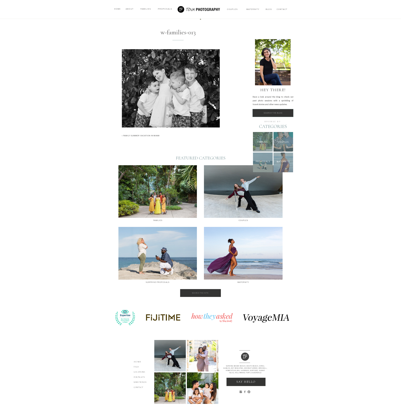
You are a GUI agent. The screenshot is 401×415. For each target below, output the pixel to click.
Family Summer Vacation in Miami (141, 136)
